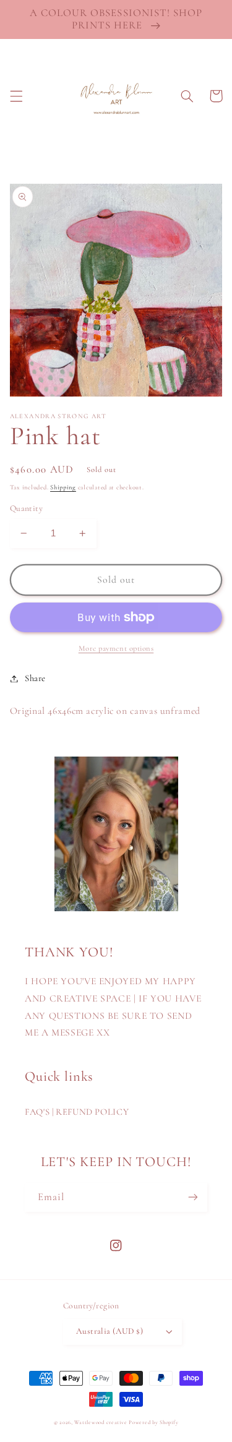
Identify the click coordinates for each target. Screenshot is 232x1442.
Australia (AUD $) (109, 1331)
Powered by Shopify (153, 1422)
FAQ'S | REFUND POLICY (77, 1111)
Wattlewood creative (100, 1422)
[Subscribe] (193, 1197)
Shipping (63, 487)
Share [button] (35, 678)
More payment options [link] (116, 648)
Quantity (26, 508)
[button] (16, 96)
